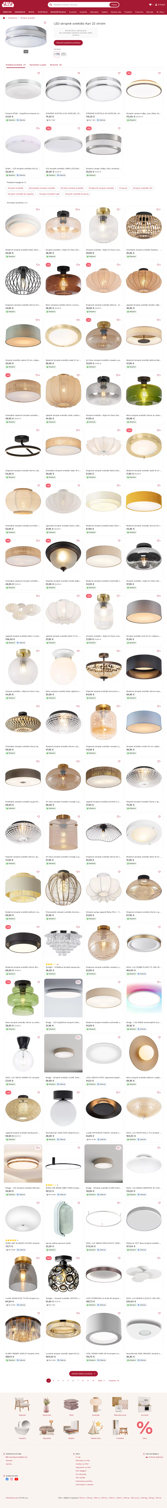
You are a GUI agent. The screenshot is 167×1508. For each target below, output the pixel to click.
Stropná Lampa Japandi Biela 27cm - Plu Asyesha (107, 912)
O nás (78, 1457)
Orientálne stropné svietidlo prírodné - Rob (24, 526)
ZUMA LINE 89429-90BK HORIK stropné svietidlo (67, 1188)
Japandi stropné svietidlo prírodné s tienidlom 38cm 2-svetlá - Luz (115, 802)
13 (39, 375)
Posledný (112, 1381)
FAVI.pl (90, 1498)
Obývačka (47, 1438)
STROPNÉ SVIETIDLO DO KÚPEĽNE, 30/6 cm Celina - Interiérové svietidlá (118, 113)
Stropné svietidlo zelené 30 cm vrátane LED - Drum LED (30, 360)
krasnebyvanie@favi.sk (17, 1457)
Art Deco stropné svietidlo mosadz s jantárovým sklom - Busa (113, 360)
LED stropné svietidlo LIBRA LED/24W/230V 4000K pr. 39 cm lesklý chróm (78, 168)
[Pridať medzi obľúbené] (45, 23)
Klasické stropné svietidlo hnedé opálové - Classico (68, 581)
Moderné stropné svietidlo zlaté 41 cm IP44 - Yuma (68, 360)
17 (160, 210)
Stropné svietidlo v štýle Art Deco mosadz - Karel (107, 250)
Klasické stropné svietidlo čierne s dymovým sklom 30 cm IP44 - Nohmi (77, 746)
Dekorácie (47, 1415)
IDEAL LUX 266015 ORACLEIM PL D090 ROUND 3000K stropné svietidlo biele (119, 1243)
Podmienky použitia (84, 1481)
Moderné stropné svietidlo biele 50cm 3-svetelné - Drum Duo (113, 526)
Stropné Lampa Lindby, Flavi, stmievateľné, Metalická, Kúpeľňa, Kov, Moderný (119, 168)
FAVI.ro (97, 1498)
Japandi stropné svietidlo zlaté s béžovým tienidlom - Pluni (71, 415)
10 (93, 1381)
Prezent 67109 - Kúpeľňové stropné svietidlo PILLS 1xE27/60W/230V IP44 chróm (40, 113)
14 (119, 375)
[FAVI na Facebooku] (7, 1479)
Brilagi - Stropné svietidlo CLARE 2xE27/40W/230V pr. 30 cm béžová (115, 1188)
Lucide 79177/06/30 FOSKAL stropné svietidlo (105, 1133)
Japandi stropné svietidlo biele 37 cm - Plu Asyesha (68, 636)
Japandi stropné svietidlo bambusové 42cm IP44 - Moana (30, 1133)
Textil (71, 1415)
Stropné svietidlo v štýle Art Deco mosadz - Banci (107, 636)
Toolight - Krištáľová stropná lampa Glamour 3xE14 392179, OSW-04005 (77, 967)
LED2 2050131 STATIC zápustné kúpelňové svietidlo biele (110, 1077)
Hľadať (114, 5)
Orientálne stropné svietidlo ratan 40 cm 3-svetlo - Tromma (72, 470)
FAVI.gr (152, 1498)
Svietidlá (95, 1415)
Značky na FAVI (82, 1464)
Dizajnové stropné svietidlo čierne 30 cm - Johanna (27, 305)
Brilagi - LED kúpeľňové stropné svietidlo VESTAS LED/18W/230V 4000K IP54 (79, 1022)
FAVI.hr (112, 1498)
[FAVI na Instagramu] (11, 1479)
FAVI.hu (104, 1498)
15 (39, 320)
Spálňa (71, 1438)
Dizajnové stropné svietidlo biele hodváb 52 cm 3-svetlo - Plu (113, 470)
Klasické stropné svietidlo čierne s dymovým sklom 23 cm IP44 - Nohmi (36, 857)
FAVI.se (126, 1498)
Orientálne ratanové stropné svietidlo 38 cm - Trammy (29, 581)
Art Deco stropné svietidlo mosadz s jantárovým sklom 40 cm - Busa (76, 802)
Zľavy (145, 1438)
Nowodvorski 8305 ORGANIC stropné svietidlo (146, 1353)
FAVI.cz (82, 1498)
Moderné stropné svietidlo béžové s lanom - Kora (26, 912)
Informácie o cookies (84, 1485)
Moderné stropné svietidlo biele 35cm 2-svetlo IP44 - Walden (32, 250)
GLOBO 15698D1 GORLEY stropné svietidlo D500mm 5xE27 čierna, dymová (37, 1353)
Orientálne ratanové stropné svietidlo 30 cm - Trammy (29, 415)
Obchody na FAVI (83, 1460)
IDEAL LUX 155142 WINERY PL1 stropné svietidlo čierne (29, 1077)
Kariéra (9, 1464)
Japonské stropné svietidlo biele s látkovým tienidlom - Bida (72, 526)
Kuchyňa (144, 1415)
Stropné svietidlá (27, 18)
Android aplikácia (155, 1457)
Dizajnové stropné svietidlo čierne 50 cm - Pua (106, 857)
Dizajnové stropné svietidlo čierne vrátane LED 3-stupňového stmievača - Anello (40, 470)
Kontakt (9, 1460)
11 (39, 210)
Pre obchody (81, 1474)
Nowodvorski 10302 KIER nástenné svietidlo (65, 1133)
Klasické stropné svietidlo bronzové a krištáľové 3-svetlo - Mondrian (116, 691)
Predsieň (120, 1438)
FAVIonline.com (12, 1498)
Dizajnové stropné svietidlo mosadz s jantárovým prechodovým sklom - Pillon (119, 967)
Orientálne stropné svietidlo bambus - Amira (145, 250)
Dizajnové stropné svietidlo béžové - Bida (104, 305)
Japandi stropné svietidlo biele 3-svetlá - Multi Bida (27, 636)
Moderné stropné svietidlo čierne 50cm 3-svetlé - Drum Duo (31, 967)
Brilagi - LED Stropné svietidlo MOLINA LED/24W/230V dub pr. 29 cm (35, 1188)
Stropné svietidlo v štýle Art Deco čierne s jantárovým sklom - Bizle (75, 250)
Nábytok (22, 1415)
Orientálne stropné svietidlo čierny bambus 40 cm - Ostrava (31, 746)
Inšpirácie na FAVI (83, 1467)
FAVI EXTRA (80, 1478)
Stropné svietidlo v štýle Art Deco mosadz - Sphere (27, 691)
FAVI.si (158, 1498)
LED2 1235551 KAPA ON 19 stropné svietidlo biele (107, 1353)
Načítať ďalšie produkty (82, 1374)
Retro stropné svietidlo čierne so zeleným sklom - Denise (30, 1022)
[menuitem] (7, 12)
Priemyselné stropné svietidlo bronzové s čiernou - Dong (70, 912)
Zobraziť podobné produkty (68, 43)
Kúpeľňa (22, 1438)
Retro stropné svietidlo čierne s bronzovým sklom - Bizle (70, 305)
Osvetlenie (12, 18)
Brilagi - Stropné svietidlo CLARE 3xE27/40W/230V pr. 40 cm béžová (75, 1077)
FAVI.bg (144, 1498)
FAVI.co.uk (135, 1498)
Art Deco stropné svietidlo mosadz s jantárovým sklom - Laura (73, 857)
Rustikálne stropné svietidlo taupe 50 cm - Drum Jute (28, 802)
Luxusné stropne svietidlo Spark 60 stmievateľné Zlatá (69, 1353)
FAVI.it (119, 1498)
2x (58, 964)
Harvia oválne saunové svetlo (58, 1243)
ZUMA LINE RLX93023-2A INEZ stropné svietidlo (26, 1243)
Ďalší (100, 1381)
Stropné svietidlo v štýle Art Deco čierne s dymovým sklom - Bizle (115, 415)
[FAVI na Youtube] (16, 1479)
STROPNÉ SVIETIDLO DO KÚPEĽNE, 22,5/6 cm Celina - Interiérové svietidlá (78, 113)
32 (79, 210)
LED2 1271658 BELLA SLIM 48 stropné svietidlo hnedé (109, 1298)
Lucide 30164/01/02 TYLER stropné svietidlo (24, 1298)
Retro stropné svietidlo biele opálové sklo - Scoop (68, 691)
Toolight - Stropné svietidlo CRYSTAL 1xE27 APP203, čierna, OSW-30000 (77, 1298)
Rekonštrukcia (120, 1415)
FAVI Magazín (81, 1471)
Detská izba (96, 1438)
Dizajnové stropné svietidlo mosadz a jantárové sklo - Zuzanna (113, 746)
